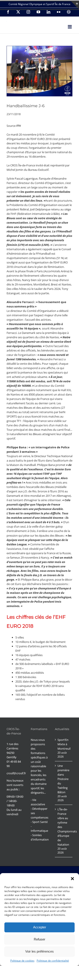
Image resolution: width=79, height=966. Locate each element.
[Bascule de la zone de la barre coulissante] (75, 5)
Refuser (39, 939)
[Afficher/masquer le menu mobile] (70, 26)
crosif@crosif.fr (16, 773)
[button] (72, 878)
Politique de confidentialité (53, 960)
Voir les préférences (39, 951)
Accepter (39, 927)
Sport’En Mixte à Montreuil (63, 744)
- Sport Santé (39, 822)
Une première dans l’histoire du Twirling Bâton (63, 779)
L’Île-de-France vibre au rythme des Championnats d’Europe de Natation (63, 826)
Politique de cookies (22, 960)
